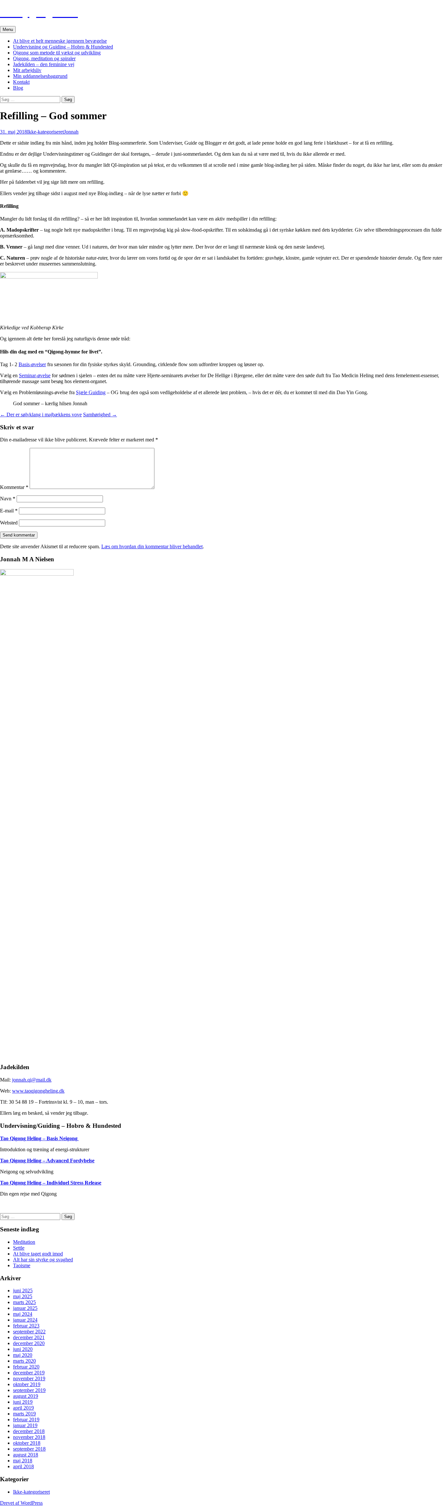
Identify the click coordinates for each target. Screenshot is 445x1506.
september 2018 (29, 1449)
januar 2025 (25, 1308)
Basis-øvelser (32, 364)
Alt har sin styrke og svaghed (43, 1259)
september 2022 (29, 1331)
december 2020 (29, 1343)
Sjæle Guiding (91, 392)
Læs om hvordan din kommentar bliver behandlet (152, 546)
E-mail (9, 510)
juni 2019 (23, 1402)
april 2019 (23, 1408)
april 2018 (23, 1466)
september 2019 (29, 1390)
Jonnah (71, 132)
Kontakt (21, 82)
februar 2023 (26, 1325)
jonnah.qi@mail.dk (31, 1080)
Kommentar (14, 487)
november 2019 (29, 1378)
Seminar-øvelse (34, 375)
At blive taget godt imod (38, 1253)
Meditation (24, 1242)
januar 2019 (25, 1425)
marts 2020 (24, 1361)
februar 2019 (26, 1419)
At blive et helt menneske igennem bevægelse (60, 41)
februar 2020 (26, 1367)
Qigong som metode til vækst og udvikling (57, 52)
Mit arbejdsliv (27, 70)
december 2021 (29, 1337)
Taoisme (21, 1265)
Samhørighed (100, 414)
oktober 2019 (26, 1384)
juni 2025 (23, 1290)
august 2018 (25, 1454)
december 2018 (29, 1431)
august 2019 (25, 1396)
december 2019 (29, 1372)
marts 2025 (24, 1302)
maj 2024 (22, 1314)
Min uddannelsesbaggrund (40, 76)
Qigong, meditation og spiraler (44, 58)
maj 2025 (22, 1296)
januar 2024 (25, 1320)
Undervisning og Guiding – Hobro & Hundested (63, 47)
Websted (9, 522)
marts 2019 (24, 1413)
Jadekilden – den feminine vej (43, 64)
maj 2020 (22, 1355)
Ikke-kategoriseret (45, 132)
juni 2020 (23, 1349)
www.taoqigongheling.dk (38, 1091)
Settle (18, 1248)
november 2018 (29, 1437)
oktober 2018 (26, 1443)
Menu (8, 29)
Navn (7, 498)
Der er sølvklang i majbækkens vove (41, 414)
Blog (18, 88)
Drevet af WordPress (21, 1503)
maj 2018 (22, 1460)
